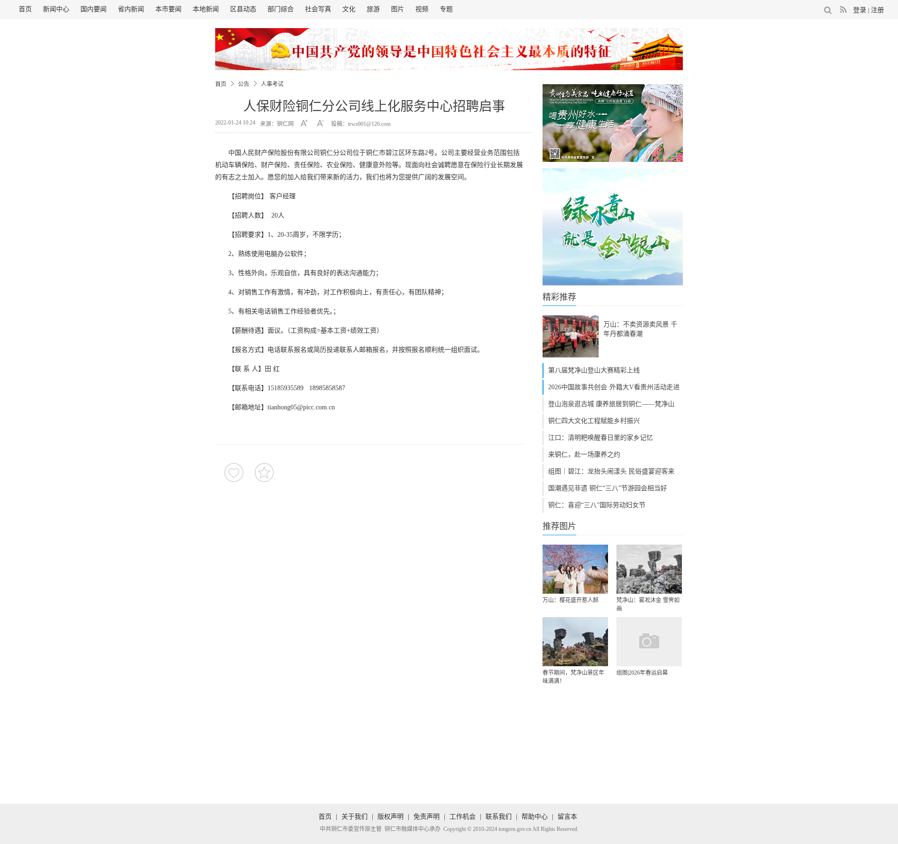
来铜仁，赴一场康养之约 (584, 454)
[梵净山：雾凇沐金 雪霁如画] (649, 569)
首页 (25, 9)
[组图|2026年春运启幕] (649, 641)
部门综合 (281, 9)
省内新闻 (131, 9)
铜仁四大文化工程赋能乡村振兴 (594, 420)
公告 (243, 84)
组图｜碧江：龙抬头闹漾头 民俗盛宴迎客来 (611, 471)
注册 (877, 10)
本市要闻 (168, 9)
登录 (859, 10)
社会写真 (318, 9)
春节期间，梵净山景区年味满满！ (573, 676)
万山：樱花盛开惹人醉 (571, 600)
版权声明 (390, 816)
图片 (397, 9)
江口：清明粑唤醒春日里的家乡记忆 (600, 437)
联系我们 (498, 816)
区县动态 (243, 9)
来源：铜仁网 (277, 124)
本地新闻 (206, 9)
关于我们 (354, 816)
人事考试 (272, 84)
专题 (446, 9)
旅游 (373, 9)
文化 (348, 9)
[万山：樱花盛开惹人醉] (575, 569)
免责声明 (426, 816)
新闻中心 (56, 9)
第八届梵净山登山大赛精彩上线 (594, 370)
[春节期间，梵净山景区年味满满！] (575, 641)
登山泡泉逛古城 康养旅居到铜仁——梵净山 (611, 403)
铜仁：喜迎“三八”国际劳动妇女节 (596, 505)
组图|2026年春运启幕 (642, 672)
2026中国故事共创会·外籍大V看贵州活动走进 (614, 387)
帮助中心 (534, 816)
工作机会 (462, 816)
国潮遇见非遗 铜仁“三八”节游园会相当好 (607, 488)
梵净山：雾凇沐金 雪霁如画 (648, 604)
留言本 (567, 816)
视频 (421, 9)
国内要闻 (93, 9)
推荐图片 (559, 526)
